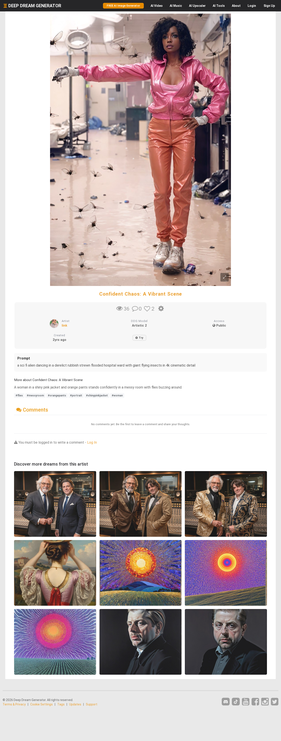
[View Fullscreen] (224, 277)
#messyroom (35, 395)
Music (176, 5)
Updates (75, 704)
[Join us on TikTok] (236, 701)
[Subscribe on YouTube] (245, 702)
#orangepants (57, 395)
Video (157, 5)
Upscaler (197, 5)
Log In (92, 442)
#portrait (76, 395)
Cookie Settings (41, 704)
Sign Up (269, 5)
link (64, 325)
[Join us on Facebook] (255, 702)
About (236, 5)
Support (91, 704)
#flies (19, 395)
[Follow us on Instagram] (265, 702)
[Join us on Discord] (226, 701)
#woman (117, 395)
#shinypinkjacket (97, 395)
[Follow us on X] (274, 702)
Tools (219, 5)
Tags (61, 704)
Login (252, 5)
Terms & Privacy (14, 704)
